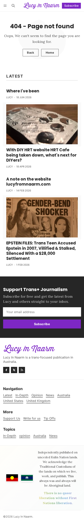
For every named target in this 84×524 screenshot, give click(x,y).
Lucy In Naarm (22, 516)
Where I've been (22, 91)
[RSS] (22, 370)
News (53, 436)
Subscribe (71, 5)
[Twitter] (14, 370)
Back (30, 52)
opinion (24, 436)
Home (50, 52)
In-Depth (9, 436)
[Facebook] (6, 370)
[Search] (13, 5)
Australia (39, 436)
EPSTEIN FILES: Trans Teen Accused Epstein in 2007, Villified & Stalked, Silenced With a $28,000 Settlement (41, 250)
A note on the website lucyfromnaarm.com (28, 181)
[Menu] (5, 5)
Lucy (9, 97)
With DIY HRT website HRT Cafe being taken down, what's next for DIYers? (41, 155)
